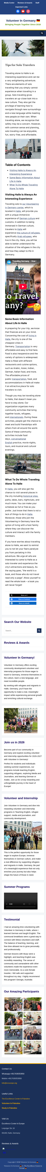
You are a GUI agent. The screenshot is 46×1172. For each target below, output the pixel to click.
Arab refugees (24, 236)
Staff (37, 3)
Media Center (9, 3)
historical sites (30, 496)
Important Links (21, 7)
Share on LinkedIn (24, 603)
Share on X (24, 595)
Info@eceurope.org (9, 1083)
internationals (16, 417)
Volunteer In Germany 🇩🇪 (23, 20)
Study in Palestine (10, 1108)
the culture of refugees (28, 233)
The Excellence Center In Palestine (16, 1099)
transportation (19, 379)
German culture (27, 218)
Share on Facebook (24, 599)
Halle (18, 211)
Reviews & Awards (25, 3)
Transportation (22, 346)
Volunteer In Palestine (11, 1103)
